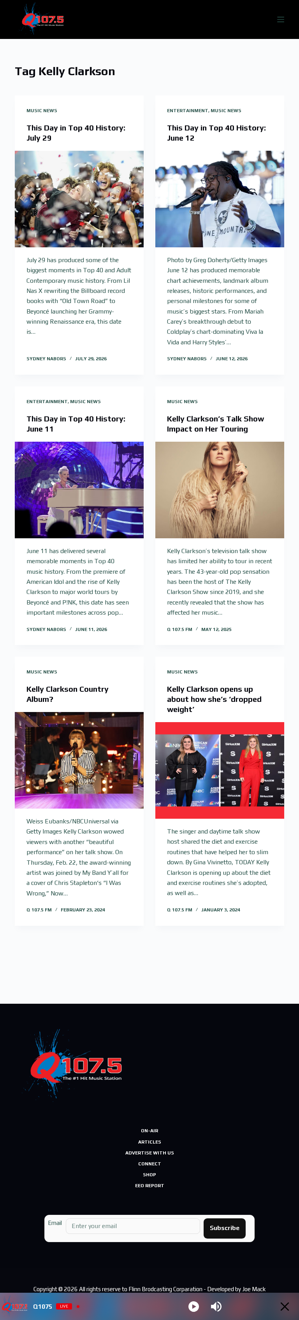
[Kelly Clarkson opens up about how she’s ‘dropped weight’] (219, 770)
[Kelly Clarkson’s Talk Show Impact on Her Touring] (219, 490)
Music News (41, 110)
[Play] (193, 1306)
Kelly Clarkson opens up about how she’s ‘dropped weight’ (214, 699)
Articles (149, 1142)
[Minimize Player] (284, 1306)
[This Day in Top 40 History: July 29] (79, 199)
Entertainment (187, 110)
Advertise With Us (149, 1153)
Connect (149, 1164)
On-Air (149, 1130)
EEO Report (149, 1185)
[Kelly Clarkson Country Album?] (79, 760)
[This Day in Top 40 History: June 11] (79, 490)
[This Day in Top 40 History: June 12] (219, 199)
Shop (149, 1174)
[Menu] (280, 19)
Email (55, 1223)
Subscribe (224, 1228)
